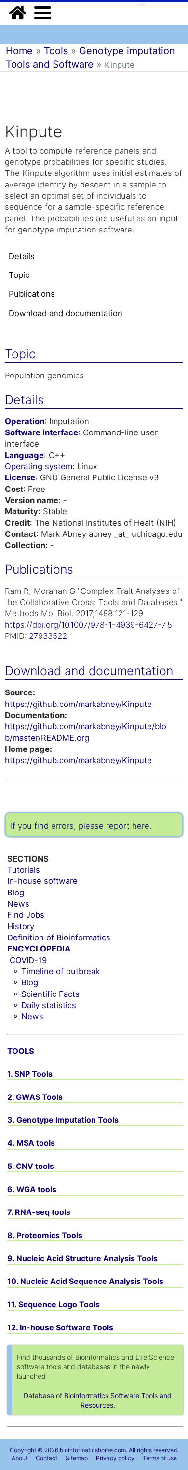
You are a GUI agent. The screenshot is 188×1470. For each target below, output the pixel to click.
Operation (24, 421)
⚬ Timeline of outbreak (56, 971)
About (19, 1458)
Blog (15, 892)
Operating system (38, 466)
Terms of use (160, 1458)
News (18, 903)
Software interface (41, 432)
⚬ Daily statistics (44, 1005)
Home (19, 51)
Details (22, 256)
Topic (19, 275)
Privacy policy (115, 1458)
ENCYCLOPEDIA (38, 948)
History (20, 926)
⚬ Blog (25, 982)
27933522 (48, 636)
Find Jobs (25, 915)
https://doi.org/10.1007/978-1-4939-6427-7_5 (88, 625)
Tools (56, 51)
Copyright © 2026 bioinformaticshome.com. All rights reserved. (94, 1450)
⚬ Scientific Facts (46, 994)
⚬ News (27, 1016)
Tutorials (23, 870)
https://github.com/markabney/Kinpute (78, 704)
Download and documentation (65, 313)
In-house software (42, 881)
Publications (32, 294)
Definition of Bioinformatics (58, 937)
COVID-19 (28, 960)
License (20, 477)
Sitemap (77, 1458)
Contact (46, 1458)
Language (24, 455)
